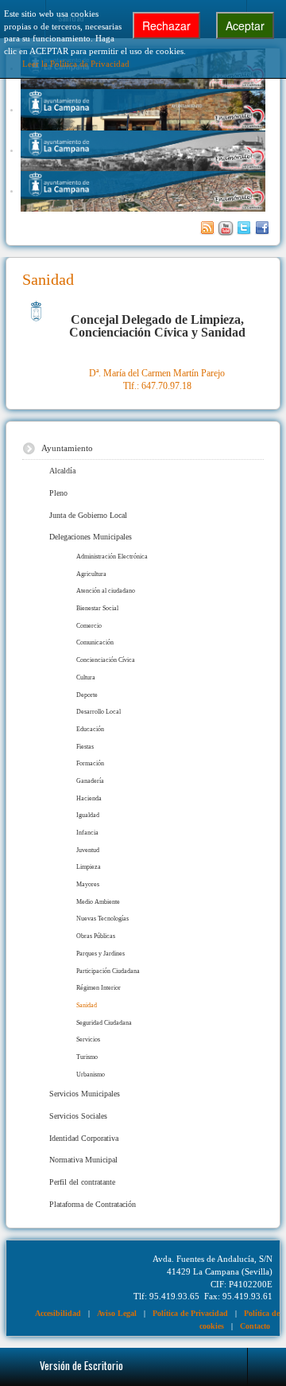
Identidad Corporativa (83, 1138)
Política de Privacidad (190, 1313)
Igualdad (87, 815)
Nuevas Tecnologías (102, 918)
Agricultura (91, 574)
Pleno (58, 493)
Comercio (89, 625)
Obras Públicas (95, 936)
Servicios (88, 1039)
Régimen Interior (98, 987)
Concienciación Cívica (105, 660)
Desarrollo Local (98, 711)
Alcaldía (62, 470)
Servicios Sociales (78, 1116)
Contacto (255, 1326)
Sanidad (86, 1005)
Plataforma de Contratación (92, 1204)
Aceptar (245, 25)
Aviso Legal (117, 1313)
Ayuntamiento (67, 448)
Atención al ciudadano (105, 590)
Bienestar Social (97, 608)
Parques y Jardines (100, 953)
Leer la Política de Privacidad (75, 63)
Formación (90, 763)
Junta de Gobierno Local (88, 515)
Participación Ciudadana (108, 971)
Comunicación (95, 642)
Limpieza (88, 866)
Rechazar (166, 25)
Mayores (87, 884)
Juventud (87, 850)
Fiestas (85, 746)
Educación (90, 729)
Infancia (87, 832)
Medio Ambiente (98, 901)
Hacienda (89, 798)
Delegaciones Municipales (90, 536)
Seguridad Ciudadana (104, 1022)
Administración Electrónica (112, 556)
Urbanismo (90, 1074)
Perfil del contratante (82, 1182)
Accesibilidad (58, 1313)
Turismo (87, 1057)
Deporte (87, 695)
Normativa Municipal (83, 1159)
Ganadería (90, 780)
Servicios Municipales (84, 1093)
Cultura (85, 677)
